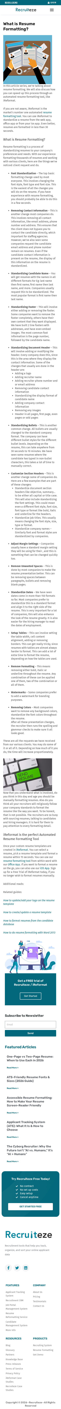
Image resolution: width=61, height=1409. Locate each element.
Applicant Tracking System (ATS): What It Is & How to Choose (26, 1126)
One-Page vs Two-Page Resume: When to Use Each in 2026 (30, 1058)
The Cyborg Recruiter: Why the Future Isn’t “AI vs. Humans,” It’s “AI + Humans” (30, 1150)
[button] (51, 10)
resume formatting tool (17, 860)
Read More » (12, 1068)
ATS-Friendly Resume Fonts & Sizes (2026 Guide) (28, 1079)
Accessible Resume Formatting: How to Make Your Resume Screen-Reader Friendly (29, 1101)
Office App (14, 864)
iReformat (22, 849)
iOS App (44, 868)
